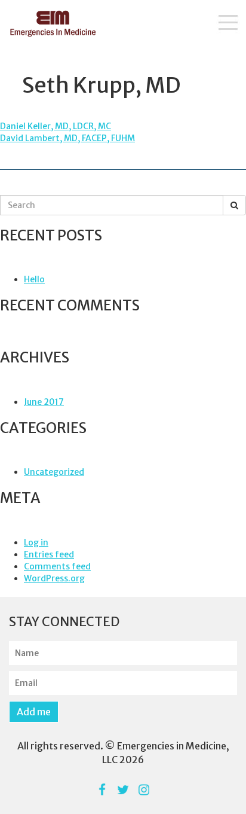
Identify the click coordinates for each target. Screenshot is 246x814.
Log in (36, 542)
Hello (34, 279)
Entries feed (49, 554)
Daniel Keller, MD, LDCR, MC (55, 126)
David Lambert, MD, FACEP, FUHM (67, 138)
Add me (34, 712)
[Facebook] (102, 789)
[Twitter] (123, 789)
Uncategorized (54, 472)
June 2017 (44, 402)
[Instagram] (144, 789)
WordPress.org (54, 578)
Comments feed (57, 566)
